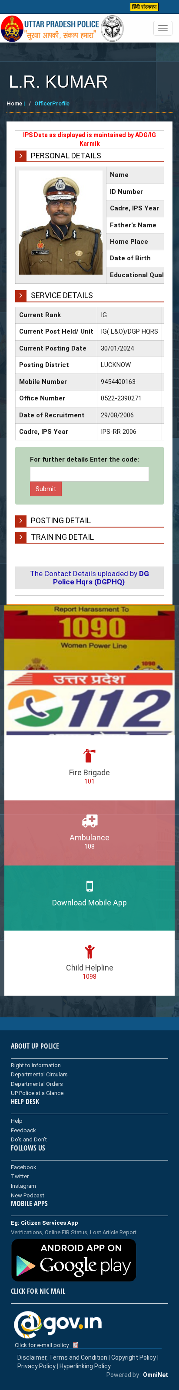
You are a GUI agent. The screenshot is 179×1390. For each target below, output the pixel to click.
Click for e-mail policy (42, 1345)
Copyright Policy (134, 1357)
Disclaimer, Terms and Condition (62, 1357)
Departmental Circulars (39, 1074)
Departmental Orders (37, 1084)
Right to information (36, 1065)
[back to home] (62, 29)
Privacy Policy (36, 1366)
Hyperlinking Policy (85, 1366)
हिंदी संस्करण (144, 7)
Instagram (23, 1186)
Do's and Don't (29, 1139)
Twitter (20, 1176)
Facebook (23, 1167)
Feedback (23, 1130)
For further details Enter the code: (84, 459)
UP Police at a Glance (37, 1093)
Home (14, 103)
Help (17, 1121)
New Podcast (27, 1195)
